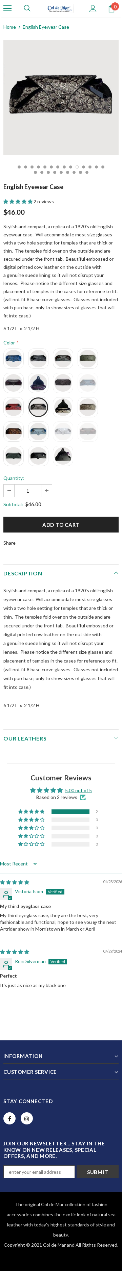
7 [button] (57, 166)
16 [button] (41, 172)
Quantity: (13, 478)
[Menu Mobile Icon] (7, 8)
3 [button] (32, 166)
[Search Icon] (27, 8)
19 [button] (61, 172)
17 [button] (48, 172)
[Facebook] (9, 1118)
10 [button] (77, 166)
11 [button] (83, 166)
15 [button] (35, 172)
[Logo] (60, 8)
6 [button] (51, 166)
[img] (14, 882)
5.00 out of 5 (78, 790)
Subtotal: (13, 504)
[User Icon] (93, 8)
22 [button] (80, 172)
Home (9, 27)
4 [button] (38, 166)
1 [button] (19, 166)
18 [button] (54, 172)
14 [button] (102, 166)
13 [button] (96, 166)
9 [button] (70, 166)
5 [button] (44, 166)
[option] (61, 97)
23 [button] (86, 172)
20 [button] (67, 172)
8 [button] (64, 166)
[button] (18, 201)
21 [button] (74, 172)
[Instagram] (27, 1118)
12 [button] (90, 166)
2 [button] (25, 166)
